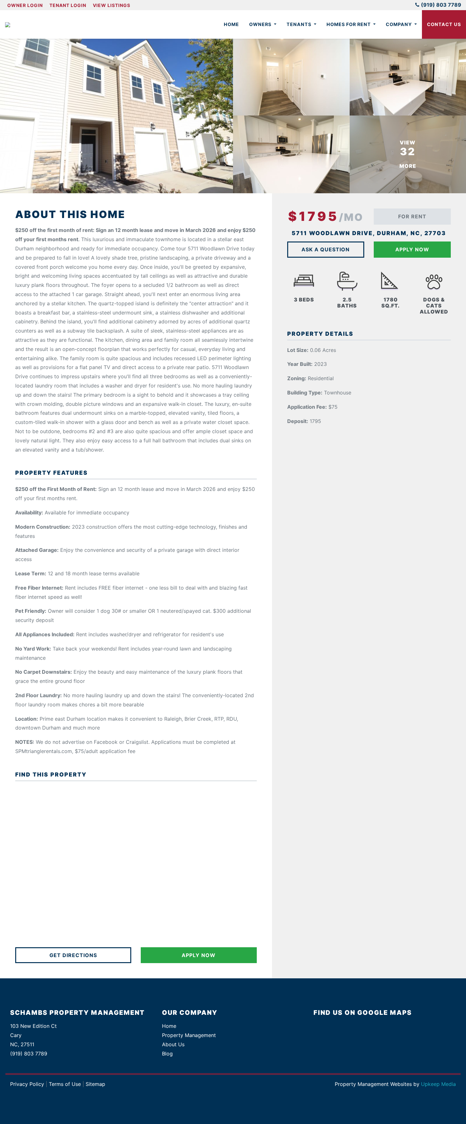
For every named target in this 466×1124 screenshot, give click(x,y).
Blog (167, 1053)
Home (231, 24)
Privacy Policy (27, 1084)
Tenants (300, 24)
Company (399, 24)
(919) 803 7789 (441, 5)
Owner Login (25, 5)
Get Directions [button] (73, 955)
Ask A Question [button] (325, 249)
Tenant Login (67, 5)
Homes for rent (349, 24)
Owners (261, 24)
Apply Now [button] (199, 955)
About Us (173, 1044)
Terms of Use (65, 1084)
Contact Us (444, 24)
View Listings (111, 5)
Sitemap (95, 1084)
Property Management (189, 1035)
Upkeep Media (438, 1084)
